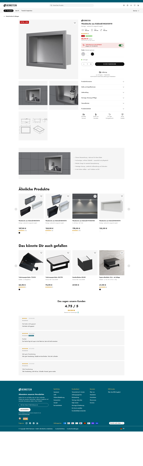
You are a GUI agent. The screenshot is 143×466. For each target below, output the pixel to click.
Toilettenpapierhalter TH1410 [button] (27, 277)
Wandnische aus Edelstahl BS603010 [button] (29, 221)
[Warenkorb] (138, 5)
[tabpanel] (31, 215)
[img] (25, 318)
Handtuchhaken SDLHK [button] (79, 277)
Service (135, 11)
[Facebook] (30, 423)
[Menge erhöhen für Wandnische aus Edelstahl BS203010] (91, 64)
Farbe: (87, 50)
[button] (84, 33)
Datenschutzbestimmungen (24, 414)
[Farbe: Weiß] (87, 54)
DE (123, 428)
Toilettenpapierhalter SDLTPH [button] (54, 277)
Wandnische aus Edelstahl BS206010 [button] (110, 221)
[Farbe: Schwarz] (92, 54)
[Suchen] (51, 5)
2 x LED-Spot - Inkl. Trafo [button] (77, 223)
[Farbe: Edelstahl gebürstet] (83, 54)
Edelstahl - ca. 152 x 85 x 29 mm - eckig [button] (108, 279)
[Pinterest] (34, 423)
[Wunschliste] (134, 5)
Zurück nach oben (115, 423)
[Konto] (131, 5)
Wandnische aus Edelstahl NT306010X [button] (83, 221)
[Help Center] (127, 5)
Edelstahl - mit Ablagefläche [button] (24, 279)
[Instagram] (26, 423)
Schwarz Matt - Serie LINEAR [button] (52, 279)
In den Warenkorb (109, 64)
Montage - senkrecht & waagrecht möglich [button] (28, 223)
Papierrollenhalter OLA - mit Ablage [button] (109, 277)
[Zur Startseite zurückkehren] (10, 5)
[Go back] (4, 16)
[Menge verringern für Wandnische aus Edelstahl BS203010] (84, 64)
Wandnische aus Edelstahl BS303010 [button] (56, 221)
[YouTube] (37, 423)
